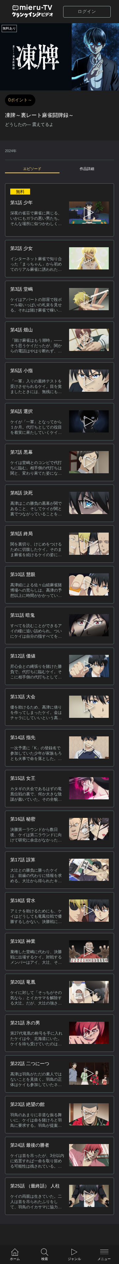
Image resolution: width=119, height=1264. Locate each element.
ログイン (87, 11)
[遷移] (89, 258)
